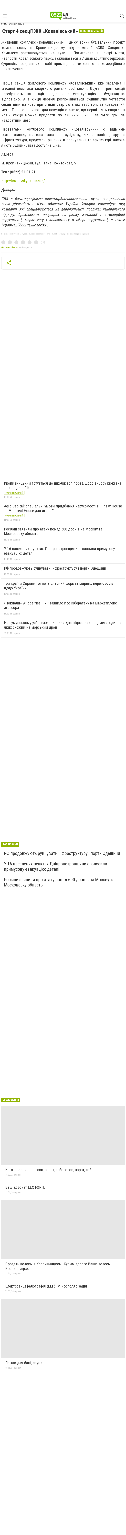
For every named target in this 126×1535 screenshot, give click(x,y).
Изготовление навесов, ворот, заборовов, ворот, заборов (52, 1169)
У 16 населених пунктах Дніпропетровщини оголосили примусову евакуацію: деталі (59, 551)
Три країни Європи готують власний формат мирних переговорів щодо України (58, 585)
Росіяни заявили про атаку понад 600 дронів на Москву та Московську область (53, 531)
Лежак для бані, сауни (23, 1363)
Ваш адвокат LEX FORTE (25, 1187)
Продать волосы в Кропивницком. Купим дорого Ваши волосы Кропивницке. (58, 1266)
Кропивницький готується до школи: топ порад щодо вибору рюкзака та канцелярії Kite (62, 485)
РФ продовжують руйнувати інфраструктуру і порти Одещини (55, 568)
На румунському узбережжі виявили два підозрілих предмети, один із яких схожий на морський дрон (62, 625)
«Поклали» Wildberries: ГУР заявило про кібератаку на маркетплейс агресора (60, 605)
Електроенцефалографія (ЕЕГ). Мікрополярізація (46, 1286)
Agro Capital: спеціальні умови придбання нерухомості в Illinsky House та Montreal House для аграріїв (63, 508)
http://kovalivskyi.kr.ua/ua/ (23, 181)
